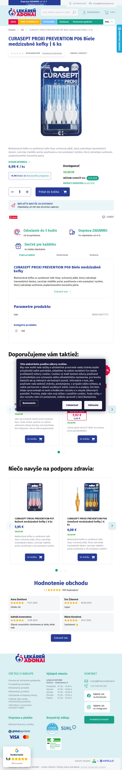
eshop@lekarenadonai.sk (102, 681)
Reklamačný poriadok (18, 688)
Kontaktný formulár (99, 719)
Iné (23, 330)
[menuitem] (13, 21)
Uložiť (14, 217)
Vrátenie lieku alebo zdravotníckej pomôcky (19, 700)
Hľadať (74, 12)
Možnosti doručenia (79, 183)
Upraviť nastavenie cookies (93, 767)
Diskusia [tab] (94, 255)
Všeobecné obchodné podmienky (24, 680)
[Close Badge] (29, 747)
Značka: (78, 53)
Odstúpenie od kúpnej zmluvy (22, 695)
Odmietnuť (72, 405)
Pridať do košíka (49, 192)
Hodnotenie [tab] (62, 255)
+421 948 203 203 (98, 686)
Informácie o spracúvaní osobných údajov (20, 706)
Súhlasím (93, 405)
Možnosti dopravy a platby (21, 724)
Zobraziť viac (61, 637)
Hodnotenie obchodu (61, 583)
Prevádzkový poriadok (19, 684)
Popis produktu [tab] (27, 255)
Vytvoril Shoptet (82, 761)
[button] (59, 452)
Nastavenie (29, 402)
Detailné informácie (17, 162)
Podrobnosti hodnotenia (52, 53)
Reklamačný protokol (18, 691)
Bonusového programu (38, 176)
